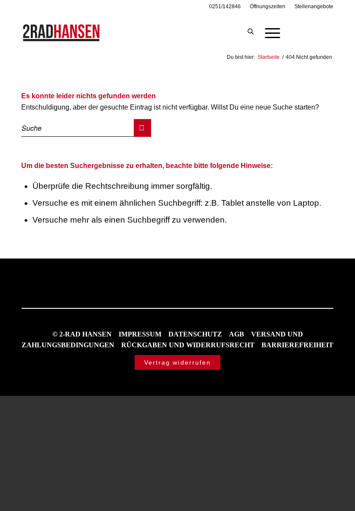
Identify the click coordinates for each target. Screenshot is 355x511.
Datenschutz (195, 334)
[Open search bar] (251, 32)
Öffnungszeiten (267, 6)
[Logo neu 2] (62, 32)
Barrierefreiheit (297, 345)
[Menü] (268, 32)
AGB (236, 334)
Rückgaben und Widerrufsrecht (188, 345)
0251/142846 (225, 6)
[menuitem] (225, 6)
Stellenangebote (313, 6)
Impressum (140, 334)
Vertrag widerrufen (177, 362)
